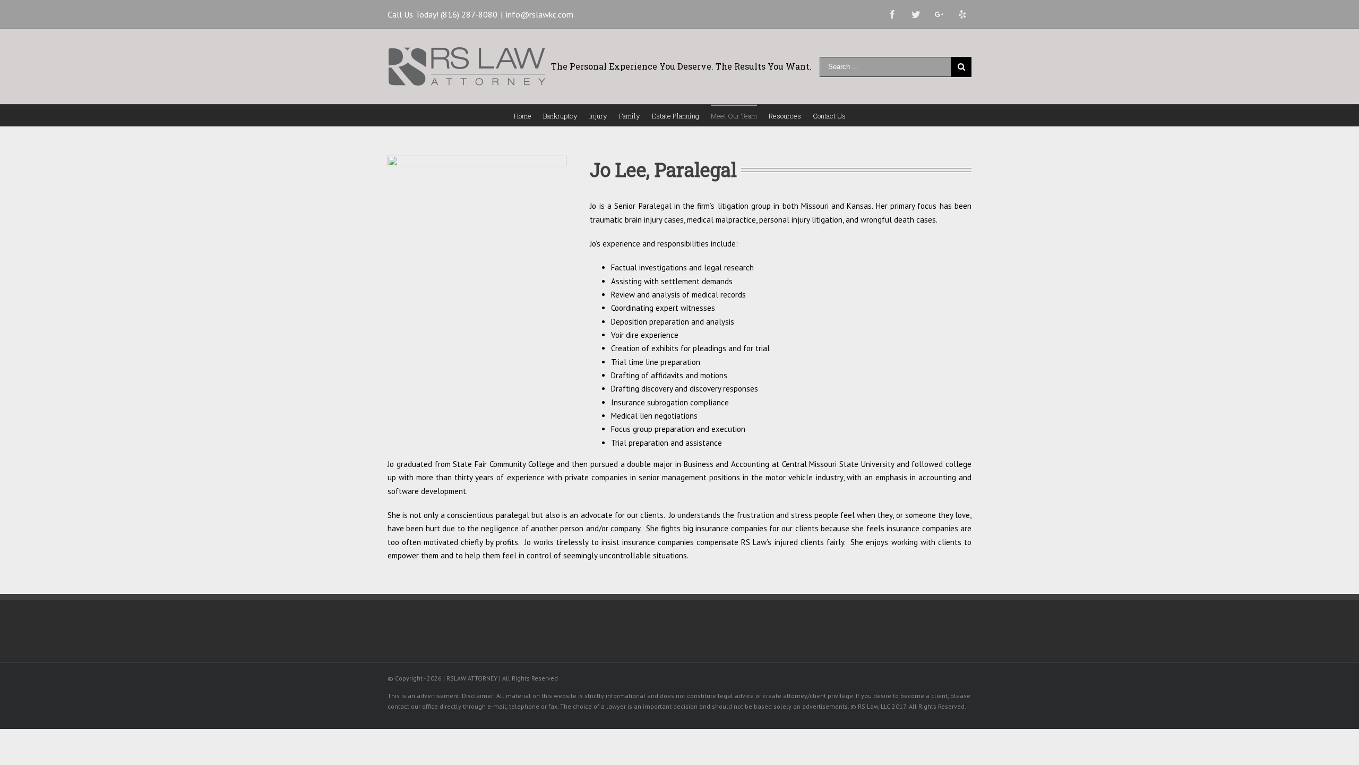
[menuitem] (528, 115)
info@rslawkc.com (539, 14)
